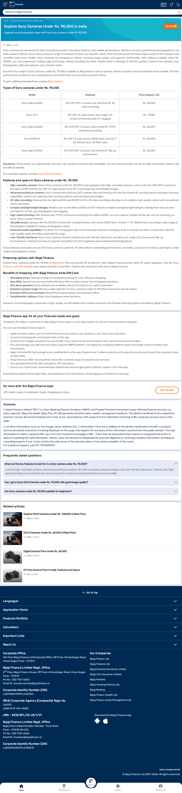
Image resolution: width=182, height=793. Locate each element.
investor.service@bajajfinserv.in (31, 683)
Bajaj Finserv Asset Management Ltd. (111, 700)
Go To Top (92, 592)
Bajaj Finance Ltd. (100, 664)
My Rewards (64, 790)
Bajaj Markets (97, 679)
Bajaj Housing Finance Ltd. (105, 684)
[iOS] (105, 721)
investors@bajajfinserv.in (27, 737)
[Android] (97, 721)
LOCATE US (170, 26)
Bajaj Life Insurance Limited (105, 674)
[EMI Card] (163, 5)
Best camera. (55, 81)
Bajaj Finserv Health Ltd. (104, 694)
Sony (41, 173)
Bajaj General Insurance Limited (108, 669)
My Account (161, 790)
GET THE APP (167, 390)
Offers (118, 790)
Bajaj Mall (58, 262)
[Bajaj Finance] (16, 4)
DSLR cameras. (53, 173)
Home (21, 790)
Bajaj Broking (97, 689)
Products (91, 785)
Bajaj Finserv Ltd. (99, 658)
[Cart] (178, 5)
